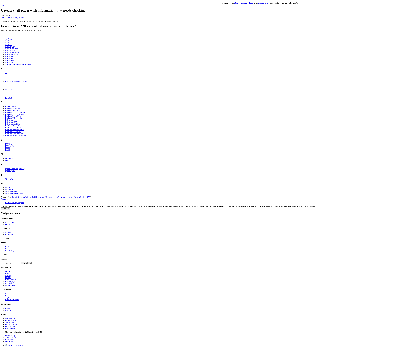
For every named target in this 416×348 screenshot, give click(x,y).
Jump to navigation (7, 18)
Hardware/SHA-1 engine (13, 118)
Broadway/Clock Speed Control (16, 81)
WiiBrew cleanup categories (14, 203)
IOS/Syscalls (9, 146)
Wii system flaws (11, 191)
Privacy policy (10, 336)
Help (2, 5)
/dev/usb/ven (9, 62)
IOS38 (7, 148)
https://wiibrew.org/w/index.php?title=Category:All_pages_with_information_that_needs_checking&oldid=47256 (51, 197)
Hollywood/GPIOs (11, 122)
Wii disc (8, 187)
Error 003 (8, 98)
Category (4, 199)
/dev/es (7, 43)
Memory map (9, 158)
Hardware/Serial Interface (14, 134)
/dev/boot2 (8, 39)
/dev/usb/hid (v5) (11, 56)
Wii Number (9, 189)
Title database (10, 179)
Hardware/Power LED (13, 116)
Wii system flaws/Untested (14, 193)
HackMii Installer (11, 106)
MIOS (7, 160)
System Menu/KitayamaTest (14, 169)
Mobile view (9, 341)
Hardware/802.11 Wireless (14, 126)
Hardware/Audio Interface (14, 128)
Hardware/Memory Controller (15, 112)
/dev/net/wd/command (12, 53)
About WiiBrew (10, 338)
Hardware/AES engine (13, 108)
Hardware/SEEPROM (13, 132)
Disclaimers (9, 340)
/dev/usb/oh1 (9, 60)
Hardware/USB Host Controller (16, 136)
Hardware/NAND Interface (14, 130)
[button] (2, 238)
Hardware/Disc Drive (12, 110)
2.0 (6, 73)
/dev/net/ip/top (10, 47)
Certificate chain (10, 89)
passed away (263, 3)
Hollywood (9, 120)
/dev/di (7, 41)
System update (10, 171)
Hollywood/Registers (12, 124)
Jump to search (19, 18)
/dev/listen (8, 45)
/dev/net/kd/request (11, 49)
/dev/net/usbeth (10, 51)
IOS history (9, 144)
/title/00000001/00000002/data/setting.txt (19, 64)
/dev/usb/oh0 (9, 58)
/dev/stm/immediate (11, 54)
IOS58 (7, 150)
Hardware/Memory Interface (15, 114)
